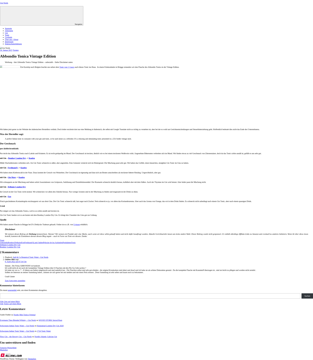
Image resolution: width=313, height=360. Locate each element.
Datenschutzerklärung (13, 44)
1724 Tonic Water (44, 331)
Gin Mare (12, 177)
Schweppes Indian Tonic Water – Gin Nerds (17, 326)
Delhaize (17, 243)
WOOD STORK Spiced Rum (50, 320)
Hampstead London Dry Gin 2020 (50, 326)
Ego (9, 197)
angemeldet (12, 290)
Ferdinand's (28, 243)
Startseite (8, 28)
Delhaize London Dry (17, 187)
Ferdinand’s (13, 168)
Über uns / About (11, 39)
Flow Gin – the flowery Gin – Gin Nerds (16, 337)
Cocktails (8, 37)
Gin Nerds (4, 3)
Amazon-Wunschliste (8, 348)
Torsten (16, 50)
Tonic (7, 35)
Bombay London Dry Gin (10, 247)
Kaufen (32, 158)
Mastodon (4, 350)
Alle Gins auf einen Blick (10, 302)
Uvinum (76, 224)
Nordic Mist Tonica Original (24, 315)
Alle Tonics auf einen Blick (10, 304)
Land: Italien (38, 243)
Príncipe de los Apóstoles (53, 243)
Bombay (11, 243)
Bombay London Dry (17, 158)
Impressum (9, 42)
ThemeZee (32, 359)
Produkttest (67, 243)
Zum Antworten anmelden (15, 281)
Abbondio (4, 243)
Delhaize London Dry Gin (10, 245)
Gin (6, 33)
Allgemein (9, 31)
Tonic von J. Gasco (66, 67)
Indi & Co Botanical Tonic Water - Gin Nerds (30, 257)
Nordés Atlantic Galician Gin (45, 337)
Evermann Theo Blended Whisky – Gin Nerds (18, 320)
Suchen (307, 296)
